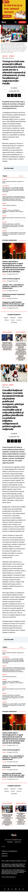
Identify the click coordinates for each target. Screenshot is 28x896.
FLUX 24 (15, 88)
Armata (11, 56)
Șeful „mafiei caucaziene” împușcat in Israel (13, 182)
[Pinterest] (15, 95)
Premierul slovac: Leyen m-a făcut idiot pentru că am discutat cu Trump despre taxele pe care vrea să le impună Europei (7, 346)
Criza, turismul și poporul (9, 205)
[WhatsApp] (19, 95)
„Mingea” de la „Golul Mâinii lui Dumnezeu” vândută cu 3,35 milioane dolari (12, 211)
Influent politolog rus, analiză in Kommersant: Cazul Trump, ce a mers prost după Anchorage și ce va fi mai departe (13, 226)
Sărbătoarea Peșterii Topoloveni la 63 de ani (13, 218)
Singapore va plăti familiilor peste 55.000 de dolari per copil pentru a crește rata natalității (14, 234)
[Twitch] (15, 889)
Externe (4, 179)
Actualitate (5, 185)
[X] (12, 95)
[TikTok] (12, 889)
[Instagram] (8, 889)
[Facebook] (8, 95)
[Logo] (4, 22)
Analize (5, 56)
